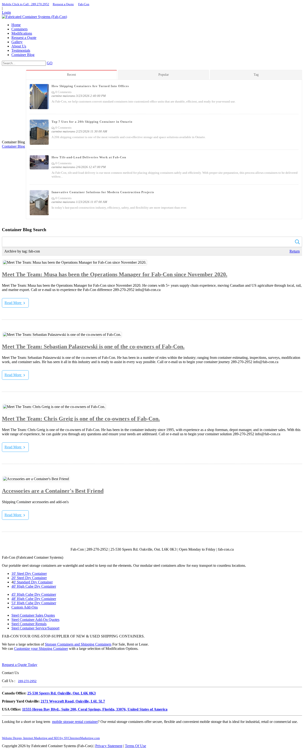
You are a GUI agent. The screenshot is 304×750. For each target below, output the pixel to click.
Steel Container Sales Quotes (33, 615)
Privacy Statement (108, 746)
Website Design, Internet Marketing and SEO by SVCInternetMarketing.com (51, 738)
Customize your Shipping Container (41, 649)
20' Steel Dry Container (29, 578)
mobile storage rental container (75, 722)
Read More (13, 303)
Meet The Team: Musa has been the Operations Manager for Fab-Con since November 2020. (114, 274)
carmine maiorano (63, 96)
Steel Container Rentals (29, 624)
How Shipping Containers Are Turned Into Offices (90, 86)
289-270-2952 (27, 681)
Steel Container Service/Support (35, 628)
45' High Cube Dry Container (33, 594)
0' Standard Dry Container (33, 582)
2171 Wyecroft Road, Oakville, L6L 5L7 (73, 701)
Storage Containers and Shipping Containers (78, 644)
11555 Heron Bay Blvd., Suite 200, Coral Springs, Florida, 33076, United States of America (94, 709)
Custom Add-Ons (24, 607)
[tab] (72, 75)
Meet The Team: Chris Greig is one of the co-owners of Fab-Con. (81, 419)
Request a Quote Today (19, 665)
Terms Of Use (135, 746)
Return (295, 251)
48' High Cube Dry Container (33, 599)
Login (6, 12)
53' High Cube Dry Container (33, 603)
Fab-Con (83, 4)
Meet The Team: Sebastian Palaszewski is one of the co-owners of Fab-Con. (93, 346)
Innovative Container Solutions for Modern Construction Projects (103, 192)
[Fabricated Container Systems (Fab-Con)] (34, 17)
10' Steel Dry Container (29, 574)
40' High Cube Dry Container (33, 586)
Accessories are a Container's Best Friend (53, 491)
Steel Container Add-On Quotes (35, 620)
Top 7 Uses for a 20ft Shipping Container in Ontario (92, 121)
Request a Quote (63, 4)
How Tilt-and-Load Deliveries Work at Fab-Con (89, 157)
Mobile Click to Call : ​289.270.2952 (25, 4)
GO (49, 63)
